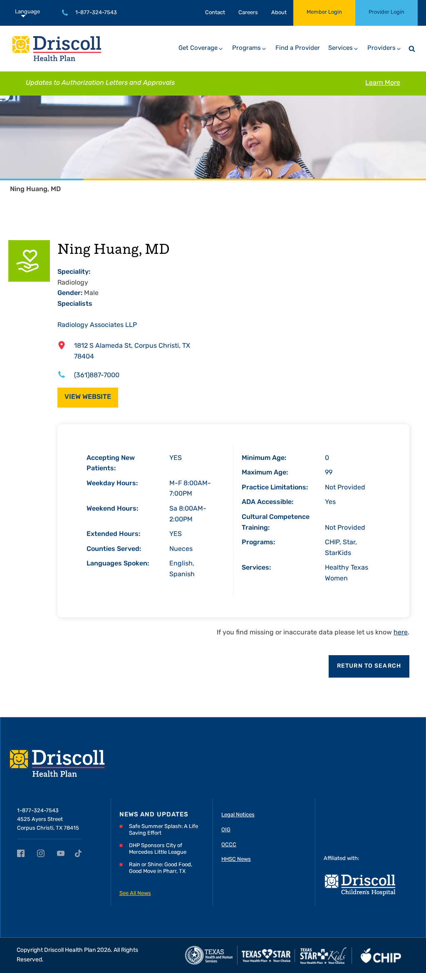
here (401, 632)
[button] (201, 49)
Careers (248, 12)
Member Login (324, 12)
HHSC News (236, 859)
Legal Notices (238, 815)
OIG (225, 830)
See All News (135, 893)
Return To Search (369, 666)
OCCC (228, 845)
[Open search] (412, 48)
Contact (215, 12)
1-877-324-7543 (96, 12)
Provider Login (386, 12)
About (279, 12)
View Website (87, 397)
